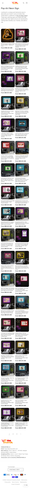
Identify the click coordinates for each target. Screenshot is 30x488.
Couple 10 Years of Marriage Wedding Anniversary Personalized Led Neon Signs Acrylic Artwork (21, 424)
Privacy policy (8, 482)
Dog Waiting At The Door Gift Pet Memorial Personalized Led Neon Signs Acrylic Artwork (22, 201)
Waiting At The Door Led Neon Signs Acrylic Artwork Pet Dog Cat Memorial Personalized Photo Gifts (21, 113)
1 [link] (9, 434)
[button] (2, 3)
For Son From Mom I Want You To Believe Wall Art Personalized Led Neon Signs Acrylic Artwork (7, 379)
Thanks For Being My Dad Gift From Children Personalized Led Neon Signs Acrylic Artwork (21, 157)
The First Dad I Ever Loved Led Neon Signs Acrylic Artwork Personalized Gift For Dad (22, 134)
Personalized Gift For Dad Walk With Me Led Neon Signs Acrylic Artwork (8, 201)
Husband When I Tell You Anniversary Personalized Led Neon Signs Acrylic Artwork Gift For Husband (21, 335)
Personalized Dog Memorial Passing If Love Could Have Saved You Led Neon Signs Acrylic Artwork (7, 245)
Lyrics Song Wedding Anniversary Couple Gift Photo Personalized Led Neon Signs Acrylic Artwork (21, 312)
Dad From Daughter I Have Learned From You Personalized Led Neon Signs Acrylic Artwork (21, 402)
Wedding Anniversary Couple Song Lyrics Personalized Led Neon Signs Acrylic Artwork (7, 89)
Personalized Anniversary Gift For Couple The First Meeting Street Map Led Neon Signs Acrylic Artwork (21, 245)
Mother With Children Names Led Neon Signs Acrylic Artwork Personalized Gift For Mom (7, 267)
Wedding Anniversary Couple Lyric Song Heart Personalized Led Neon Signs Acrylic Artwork (21, 90)
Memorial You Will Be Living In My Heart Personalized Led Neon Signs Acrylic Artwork (7, 311)
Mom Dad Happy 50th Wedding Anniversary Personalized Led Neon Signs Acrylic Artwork (7, 289)
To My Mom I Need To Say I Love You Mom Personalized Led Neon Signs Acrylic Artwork (7, 135)
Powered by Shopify (16, 479)
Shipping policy (23, 482)
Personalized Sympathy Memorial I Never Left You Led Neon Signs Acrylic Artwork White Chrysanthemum (21, 180)
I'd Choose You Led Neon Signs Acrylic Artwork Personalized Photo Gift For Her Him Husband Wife (7, 335)
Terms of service (15, 482)
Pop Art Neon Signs (21, 15)
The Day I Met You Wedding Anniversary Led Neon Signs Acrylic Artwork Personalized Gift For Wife (7, 157)
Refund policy (24, 479)
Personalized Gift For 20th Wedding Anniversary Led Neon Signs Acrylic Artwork (22, 223)
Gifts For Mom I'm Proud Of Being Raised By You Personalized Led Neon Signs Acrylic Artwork (21, 357)
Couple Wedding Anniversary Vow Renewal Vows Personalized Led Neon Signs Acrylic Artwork (7, 424)
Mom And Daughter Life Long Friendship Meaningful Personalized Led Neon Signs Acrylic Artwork (21, 290)
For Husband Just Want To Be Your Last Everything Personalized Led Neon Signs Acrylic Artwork (21, 379)
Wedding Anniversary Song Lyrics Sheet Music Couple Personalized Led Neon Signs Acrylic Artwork (21, 68)
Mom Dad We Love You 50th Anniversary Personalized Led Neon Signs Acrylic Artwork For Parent (22, 267)
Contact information (16, 484)
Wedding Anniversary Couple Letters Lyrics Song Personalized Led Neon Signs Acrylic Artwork (7, 113)
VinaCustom (9, 479)
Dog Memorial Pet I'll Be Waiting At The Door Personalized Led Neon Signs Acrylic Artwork (7, 402)
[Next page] (20, 434)
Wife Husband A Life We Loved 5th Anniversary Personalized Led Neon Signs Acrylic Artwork (22, 45)
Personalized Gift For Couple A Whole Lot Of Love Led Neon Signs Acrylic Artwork (7, 223)
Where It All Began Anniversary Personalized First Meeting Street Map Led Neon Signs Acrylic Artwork (8, 68)
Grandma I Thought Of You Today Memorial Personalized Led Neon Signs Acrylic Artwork (7, 357)
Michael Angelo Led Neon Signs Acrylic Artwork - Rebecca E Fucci (8, 44)
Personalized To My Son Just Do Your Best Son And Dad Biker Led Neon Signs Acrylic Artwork (7, 180)
